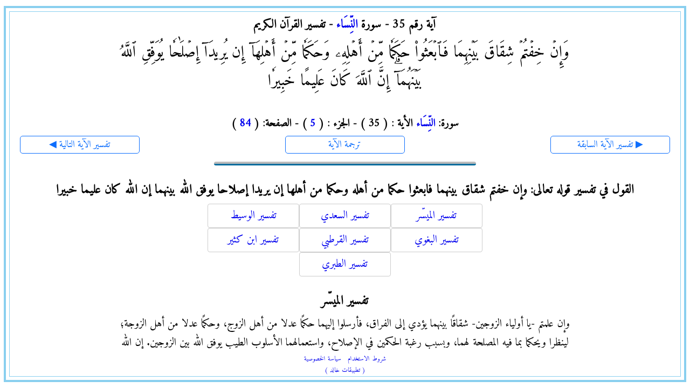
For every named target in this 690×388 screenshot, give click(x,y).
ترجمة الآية (344, 144)
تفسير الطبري (345, 264)
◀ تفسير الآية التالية (79, 144)
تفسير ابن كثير (253, 240)
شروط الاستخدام (367, 359)
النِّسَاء (347, 24)
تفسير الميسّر (436, 215)
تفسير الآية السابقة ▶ (610, 144)
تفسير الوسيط (253, 215)
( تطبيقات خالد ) (345, 370)
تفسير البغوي (437, 240)
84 (245, 123)
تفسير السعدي (345, 215)
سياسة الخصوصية (322, 359)
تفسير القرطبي (345, 240)
